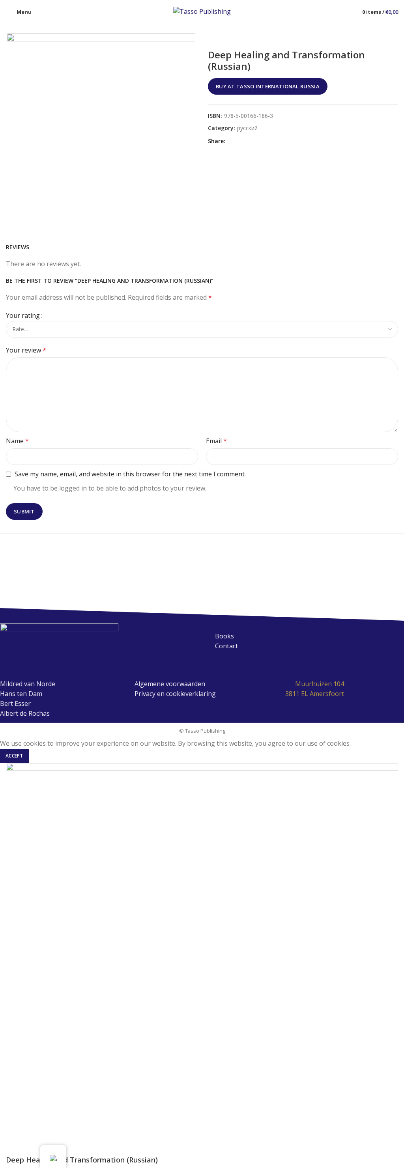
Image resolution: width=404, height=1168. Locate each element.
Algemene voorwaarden (170, 683)
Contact (226, 646)
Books (224, 636)
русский (247, 128)
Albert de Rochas (25, 713)
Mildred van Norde (27, 683)
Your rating (23, 315)
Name (17, 441)
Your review (26, 350)
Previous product (378, 37)
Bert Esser (15, 703)
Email (216, 441)
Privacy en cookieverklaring (175, 693)
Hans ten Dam (21, 693)
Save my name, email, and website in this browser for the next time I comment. (130, 474)
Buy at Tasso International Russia (268, 86)
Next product (394, 37)
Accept (14, 755)
